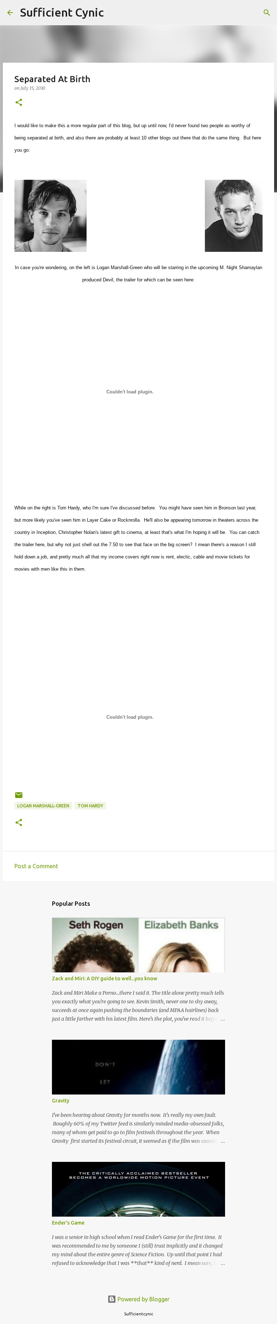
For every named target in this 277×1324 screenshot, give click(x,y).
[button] (18, 103)
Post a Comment (36, 866)
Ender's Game (68, 1223)
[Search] (114, 12)
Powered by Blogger (143, 1299)
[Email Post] (18, 797)
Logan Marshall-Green (43, 805)
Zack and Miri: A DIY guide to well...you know (104, 978)
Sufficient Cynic (62, 12)
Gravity (60, 1101)
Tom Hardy (90, 805)
